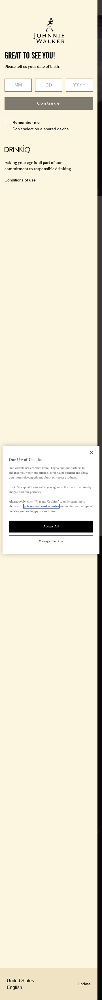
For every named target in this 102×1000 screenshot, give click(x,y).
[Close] (91, 452)
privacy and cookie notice (41, 506)
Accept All (51, 526)
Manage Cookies (51, 541)
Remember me (26, 122)
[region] (51, 500)
